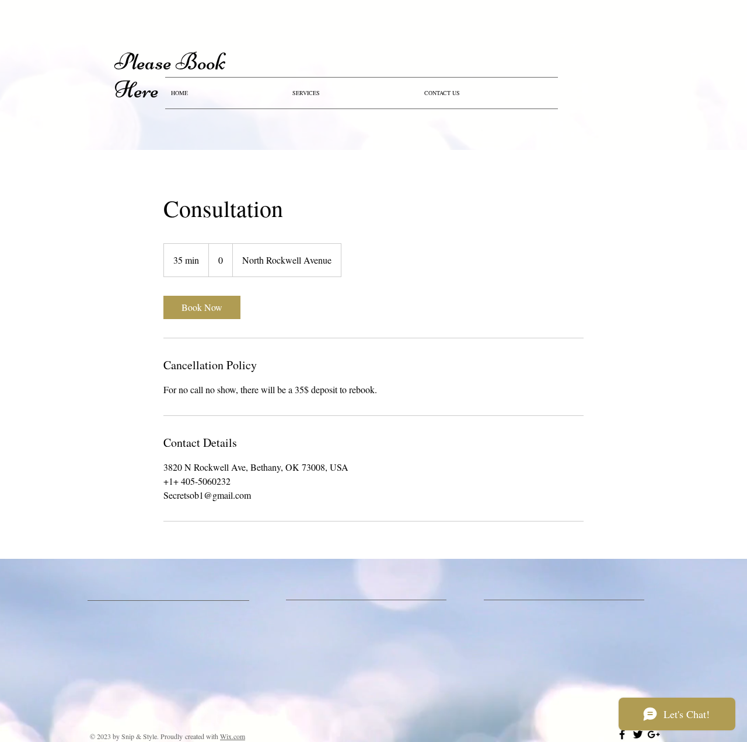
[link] (201, 307)
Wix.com (232, 736)
